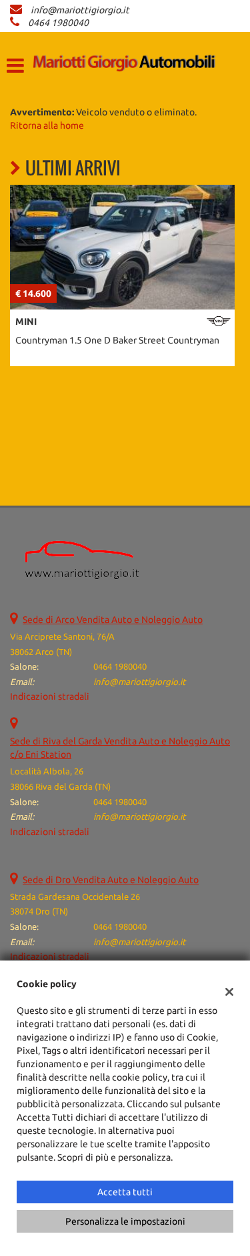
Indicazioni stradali (49, 696)
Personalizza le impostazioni (125, 1221)
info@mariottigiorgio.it (80, 10)
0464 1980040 (58, 22)
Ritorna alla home (47, 125)
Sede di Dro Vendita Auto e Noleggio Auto (111, 879)
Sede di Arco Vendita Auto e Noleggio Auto (113, 619)
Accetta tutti (125, 1192)
